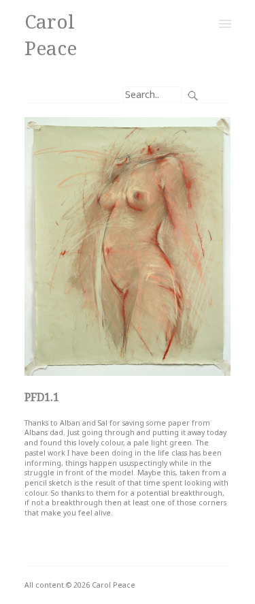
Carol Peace (50, 34)
